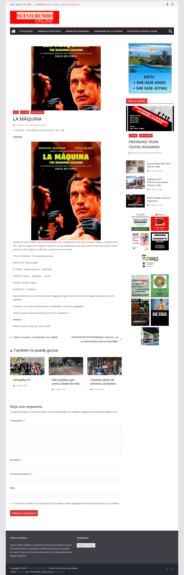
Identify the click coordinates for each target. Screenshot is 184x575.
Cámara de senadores (77, 31)
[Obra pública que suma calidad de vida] (66, 359)
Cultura (24, 112)
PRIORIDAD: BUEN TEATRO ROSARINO (144, 144)
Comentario (17, 420)
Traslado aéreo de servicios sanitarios (103, 381)
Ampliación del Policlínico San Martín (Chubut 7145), (157, 182)
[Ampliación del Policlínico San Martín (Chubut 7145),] (135, 184)
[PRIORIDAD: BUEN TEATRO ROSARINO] (150, 118)
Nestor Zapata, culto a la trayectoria (62, 4)
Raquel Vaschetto (39, 125)
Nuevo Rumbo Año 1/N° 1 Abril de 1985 (159, 165)
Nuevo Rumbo (37, 112)
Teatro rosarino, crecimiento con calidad (36, 337)
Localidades (26, 31)
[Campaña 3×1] (27, 359)
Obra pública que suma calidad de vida (65, 381)
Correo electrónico (21, 474)
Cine (16, 112)
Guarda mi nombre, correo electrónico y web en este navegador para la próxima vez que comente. (66, 503)
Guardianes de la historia (108, 31)
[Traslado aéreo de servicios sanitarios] (104, 359)
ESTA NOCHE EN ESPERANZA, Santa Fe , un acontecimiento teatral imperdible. (95, 339)
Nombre (15, 460)
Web (12, 488)
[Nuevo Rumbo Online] (13, 31)
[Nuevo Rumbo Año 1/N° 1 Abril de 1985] (135, 167)
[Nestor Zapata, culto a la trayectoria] (135, 201)
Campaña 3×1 (22, 380)
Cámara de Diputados (49, 31)
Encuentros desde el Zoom (142, 31)
